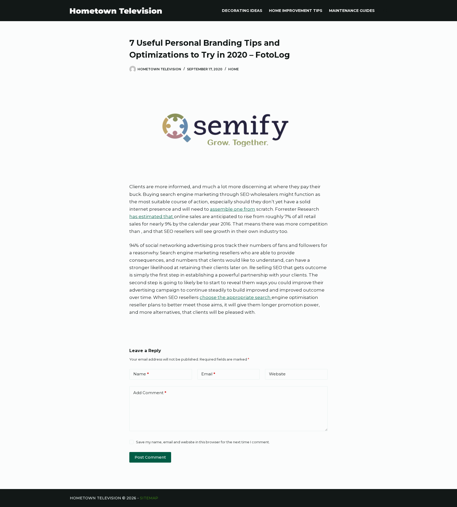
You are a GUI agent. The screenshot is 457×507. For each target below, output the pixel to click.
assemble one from (232, 209)
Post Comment (150, 457)
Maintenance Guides (352, 10)
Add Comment (149, 392)
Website (277, 373)
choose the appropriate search (236, 297)
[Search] (385, 11)
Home (233, 69)
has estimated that (151, 216)
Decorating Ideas (242, 10)
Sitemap (149, 498)
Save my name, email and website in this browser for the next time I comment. (203, 442)
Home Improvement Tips (295, 10)
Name (141, 373)
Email (208, 373)
